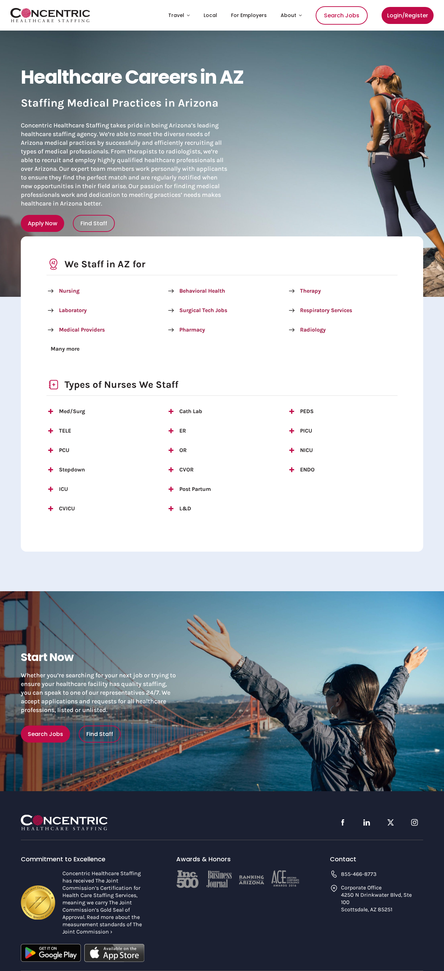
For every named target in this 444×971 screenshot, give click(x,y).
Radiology (313, 329)
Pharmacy (192, 329)
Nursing (69, 290)
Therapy (310, 290)
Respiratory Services (326, 310)
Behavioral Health (202, 290)
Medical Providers (82, 329)
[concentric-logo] (50, 11)
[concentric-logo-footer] (64, 817)
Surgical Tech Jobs (203, 310)
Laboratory (73, 310)
